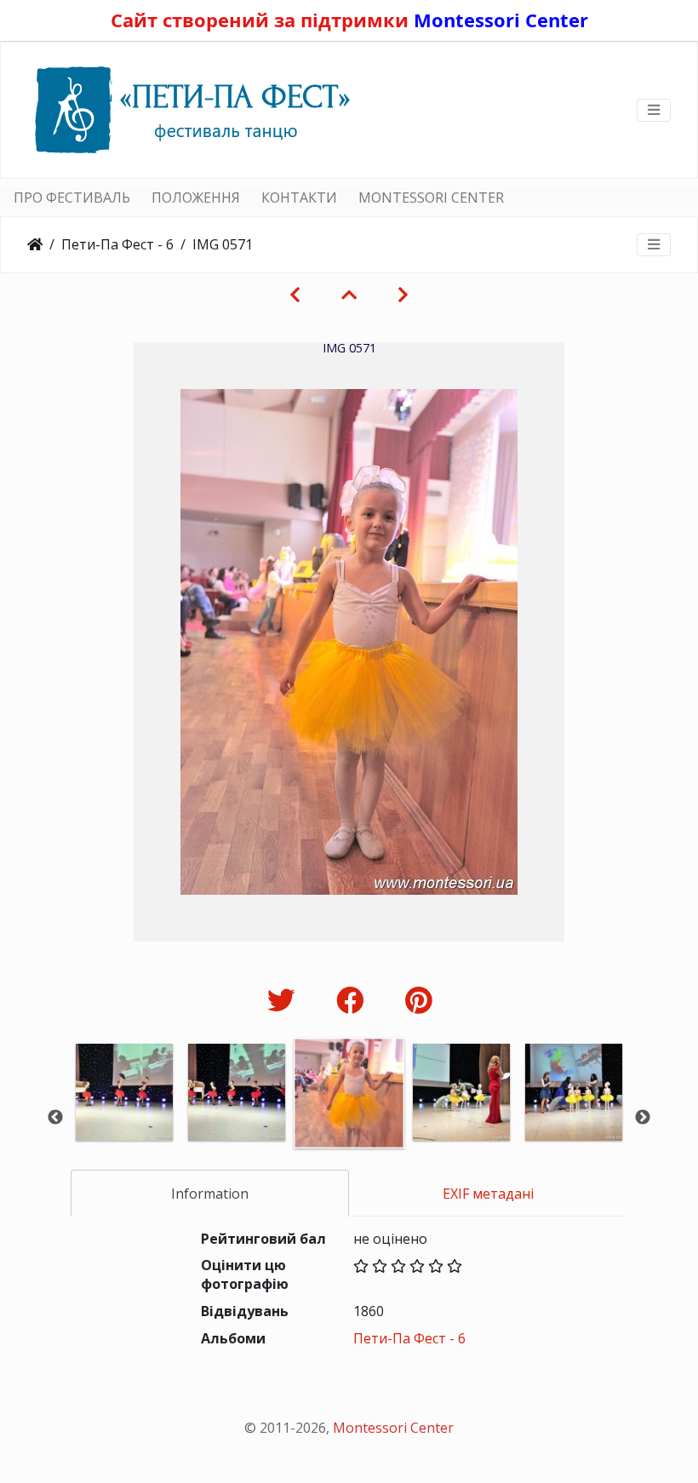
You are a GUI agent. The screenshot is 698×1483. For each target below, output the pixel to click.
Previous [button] (55, 1117)
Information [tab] (210, 1193)
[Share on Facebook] (353, 1000)
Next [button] (642, 1117)
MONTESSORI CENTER (431, 197)
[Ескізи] (349, 294)
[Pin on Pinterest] (418, 1000)
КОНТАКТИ (299, 197)
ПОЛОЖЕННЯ (196, 197)
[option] (124, 1115)
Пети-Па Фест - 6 (117, 244)
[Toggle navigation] (654, 110)
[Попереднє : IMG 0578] (295, 294)
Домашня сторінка (35, 244)
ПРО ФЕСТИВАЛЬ (72, 197)
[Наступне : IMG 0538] (403, 294)
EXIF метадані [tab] (488, 1193)
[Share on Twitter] (284, 1000)
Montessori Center (501, 19)
